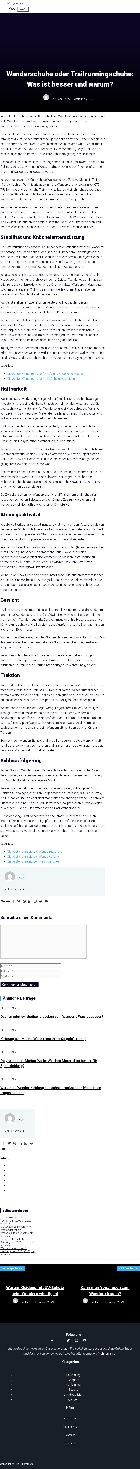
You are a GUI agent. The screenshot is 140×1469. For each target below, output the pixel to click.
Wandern (73, 1399)
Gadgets (73, 1380)
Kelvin (21, 878)
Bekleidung (73, 1375)
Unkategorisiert (73, 1394)
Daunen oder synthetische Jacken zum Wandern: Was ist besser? (51, 1017)
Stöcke (73, 1389)
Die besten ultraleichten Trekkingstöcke (33, 861)
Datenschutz (70, 1427)
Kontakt (70, 1435)
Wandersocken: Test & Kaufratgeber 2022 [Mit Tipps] (17, 1250)
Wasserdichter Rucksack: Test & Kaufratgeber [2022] (16, 1219)
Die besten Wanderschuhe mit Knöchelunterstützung (41, 378)
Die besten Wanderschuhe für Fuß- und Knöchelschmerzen (46, 373)
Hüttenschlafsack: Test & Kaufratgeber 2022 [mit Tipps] (17, 1241)
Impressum (70, 1418)
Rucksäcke (73, 1385)
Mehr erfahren (107, 1353)
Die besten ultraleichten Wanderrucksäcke (35, 851)
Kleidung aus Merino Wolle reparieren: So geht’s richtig (43, 1039)
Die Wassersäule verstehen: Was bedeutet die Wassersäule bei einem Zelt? (17, 1229)
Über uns (70, 1443)
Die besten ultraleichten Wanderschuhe (33, 856)
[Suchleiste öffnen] (12, 9)
